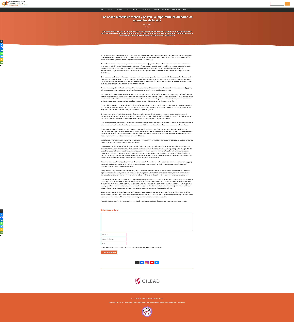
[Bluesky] (1, 44)
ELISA (186, 88)
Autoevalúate (187, 9)
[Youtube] (152, 262)
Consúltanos (176, 9)
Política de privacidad (139, 302)
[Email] (1, 62)
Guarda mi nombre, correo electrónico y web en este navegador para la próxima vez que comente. (132, 247)
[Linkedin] (1, 50)
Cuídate (128, 9)
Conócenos (165, 9)
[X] (1, 41)
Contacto (112, 302)
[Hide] (0, 65)
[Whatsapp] (1, 53)
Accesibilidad (181, 302)
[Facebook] (1, 47)
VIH (152, 59)
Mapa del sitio (120, 302)
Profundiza (119, 9)
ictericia (190, 162)
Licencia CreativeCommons (167, 302)
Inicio (102, 9)
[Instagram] (147, 262)
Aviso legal (128, 302)
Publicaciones (146, 9)
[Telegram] (1, 56)
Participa (156, 9)
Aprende (109, 9)
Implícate (136, 9)
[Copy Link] (1, 59)
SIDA (168, 77)
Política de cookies (152, 302)
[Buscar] (287, 3)
